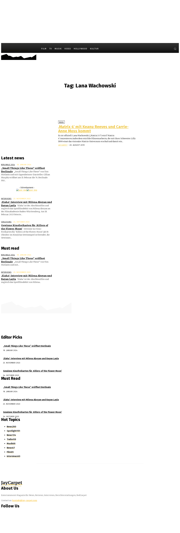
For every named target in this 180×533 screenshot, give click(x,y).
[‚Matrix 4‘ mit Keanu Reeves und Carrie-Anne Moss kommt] (28, 133)
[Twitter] (168, 49)
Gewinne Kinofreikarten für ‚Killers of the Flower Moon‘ (32, 371)
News (61, 122)
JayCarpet (63, 145)
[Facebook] (158, 49)
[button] (175, 49)
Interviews (6, 199)
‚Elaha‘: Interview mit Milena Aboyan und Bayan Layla (31, 358)
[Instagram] (163, 49)
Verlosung (6, 222)
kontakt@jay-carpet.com (24, 500)
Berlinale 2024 (8, 165)
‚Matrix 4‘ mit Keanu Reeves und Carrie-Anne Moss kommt (93, 128)
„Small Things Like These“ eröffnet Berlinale (27, 346)
